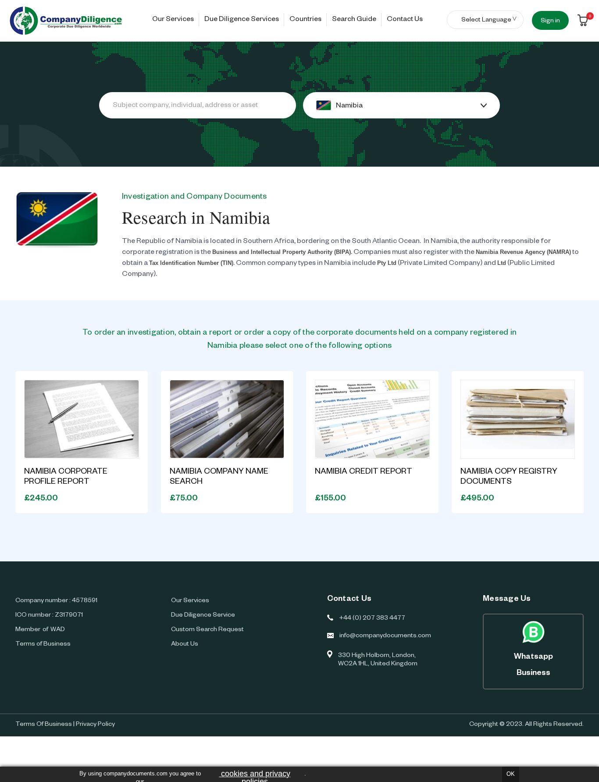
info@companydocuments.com (385, 636)
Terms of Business (43, 644)
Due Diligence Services (241, 20)
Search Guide (354, 20)
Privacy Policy (95, 724)
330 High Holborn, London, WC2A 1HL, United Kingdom (377, 660)
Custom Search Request (207, 630)
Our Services (173, 20)
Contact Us (405, 20)
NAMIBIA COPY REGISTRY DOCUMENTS (508, 477)
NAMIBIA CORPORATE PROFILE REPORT (65, 477)
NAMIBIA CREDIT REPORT (363, 472)
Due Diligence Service (203, 615)
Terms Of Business (43, 724)
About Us (184, 644)
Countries (305, 20)
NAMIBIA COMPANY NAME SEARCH (219, 477)
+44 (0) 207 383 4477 (372, 618)
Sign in (550, 21)
